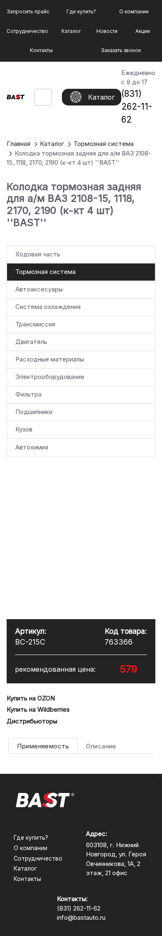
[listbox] (81, 351)
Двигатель (31, 342)
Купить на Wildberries (38, 709)
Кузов (23, 429)
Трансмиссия (35, 324)
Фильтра (28, 394)
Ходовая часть (37, 254)
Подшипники (33, 412)
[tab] (43, 746)
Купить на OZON (31, 698)
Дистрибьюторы (32, 721)
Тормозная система (45, 272)
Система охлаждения (48, 307)
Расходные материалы (49, 359)
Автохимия (31, 447)
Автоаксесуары (39, 289)
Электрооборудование (49, 377)
